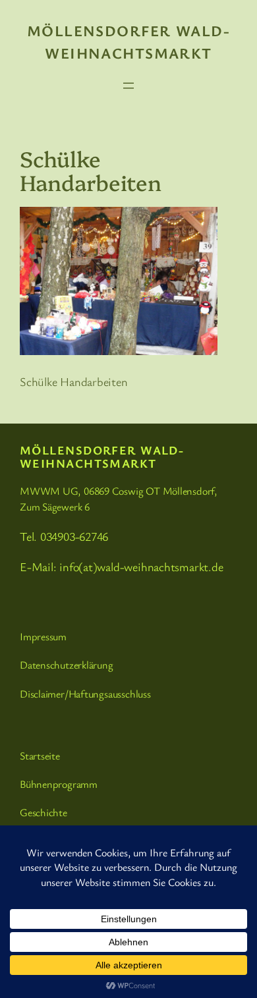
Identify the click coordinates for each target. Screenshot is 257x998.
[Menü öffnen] (128, 86)
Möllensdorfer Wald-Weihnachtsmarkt (102, 457)
